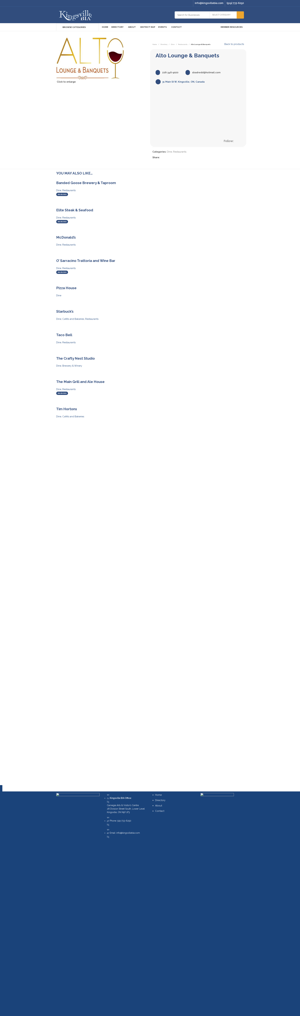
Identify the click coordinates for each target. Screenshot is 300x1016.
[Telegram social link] (177, 157)
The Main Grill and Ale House (80, 382)
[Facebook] (238, 141)
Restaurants (182, 44)
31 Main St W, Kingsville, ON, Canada (183, 81)
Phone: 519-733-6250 (120, 820)
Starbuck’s (65, 311)
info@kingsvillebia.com (209, 3)
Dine (173, 44)
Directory (163, 44)
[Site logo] (75, 14)
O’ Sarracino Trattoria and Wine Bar (85, 261)
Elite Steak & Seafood (74, 210)
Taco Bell (64, 335)
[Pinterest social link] (169, 157)
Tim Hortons (66, 409)
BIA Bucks (62, 194)
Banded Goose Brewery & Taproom (86, 183)
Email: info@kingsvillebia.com (125, 833)
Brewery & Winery (72, 365)
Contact (159, 811)
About (158, 805)
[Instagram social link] (189, 3)
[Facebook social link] (186, 3)
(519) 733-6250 (235, 3)
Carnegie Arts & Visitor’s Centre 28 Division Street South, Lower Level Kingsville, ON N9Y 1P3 (126, 805)
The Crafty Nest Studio (75, 358)
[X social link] (165, 157)
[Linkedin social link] (173, 157)
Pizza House (66, 288)
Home (154, 44)
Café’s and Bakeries (73, 319)
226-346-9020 (170, 72)
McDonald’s (66, 237)
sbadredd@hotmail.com (205, 72)
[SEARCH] (240, 15)
